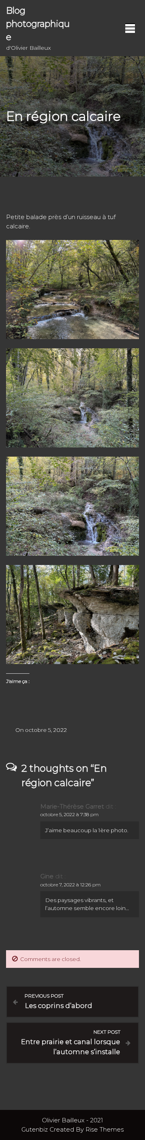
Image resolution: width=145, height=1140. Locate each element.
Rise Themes (104, 1129)
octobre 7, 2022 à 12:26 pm (70, 885)
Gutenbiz (35, 1129)
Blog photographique (38, 24)
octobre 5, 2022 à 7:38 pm (69, 814)
